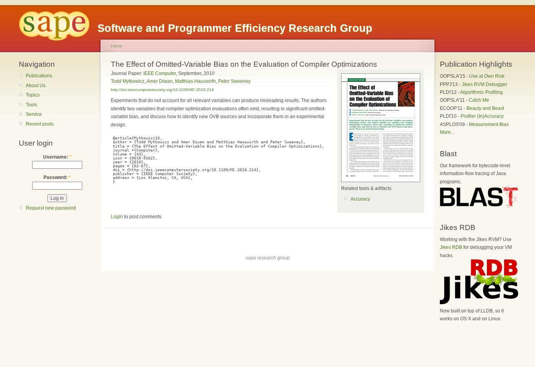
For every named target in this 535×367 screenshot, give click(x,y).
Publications (39, 76)
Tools (31, 105)
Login (117, 216)
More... (447, 132)
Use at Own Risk (486, 76)
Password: (56, 177)
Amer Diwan (159, 81)
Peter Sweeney (234, 81)
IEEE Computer (159, 73)
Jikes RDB (451, 247)
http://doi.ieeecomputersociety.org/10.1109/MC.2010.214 (162, 90)
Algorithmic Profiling (481, 92)
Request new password (51, 208)
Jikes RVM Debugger (484, 84)
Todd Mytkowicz (128, 81)
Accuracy (360, 199)
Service (34, 114)
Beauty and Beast (485, 108)
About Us (35, 85)
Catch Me (479, 100)
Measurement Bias (489, 124)
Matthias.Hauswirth (195, 81)
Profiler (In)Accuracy (482, 116)
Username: (57, 157)
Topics (33, 95)
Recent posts (40, 124)
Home (116, 46)
